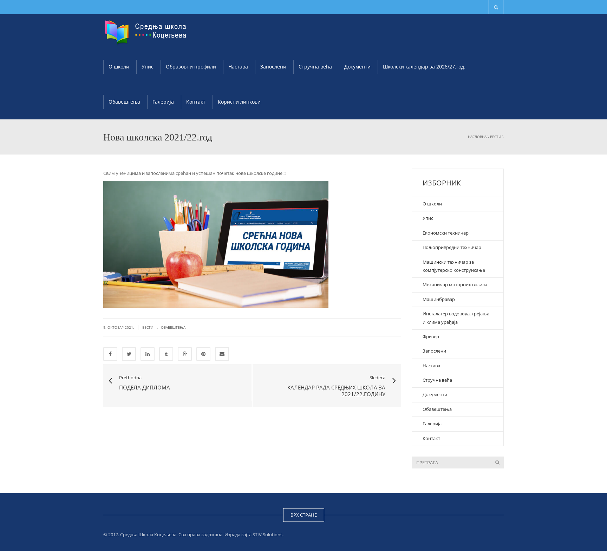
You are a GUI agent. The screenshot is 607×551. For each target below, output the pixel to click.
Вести (495, 136)
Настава (238, 66)
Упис (148, 66)
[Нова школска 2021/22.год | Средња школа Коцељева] (147, 31)
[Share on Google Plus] (185, 354)
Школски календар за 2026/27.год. (424, 66)
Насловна (477, 136)
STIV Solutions (267, 534)
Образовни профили (191, 66)
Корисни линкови (239, 101)
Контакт (195, 101)
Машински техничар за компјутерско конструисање (454, 266)
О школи (119, 66)
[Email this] (222, 354)
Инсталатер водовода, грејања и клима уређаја (456, 317)
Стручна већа (315, 66)
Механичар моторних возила (455, 284)
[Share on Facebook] (110, 354)
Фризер (431, 336)
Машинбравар (439, 299)
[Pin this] (203, 354)
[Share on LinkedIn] (148, 354)
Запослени (273, 66)
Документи (357, 66)
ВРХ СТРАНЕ (304, 515)
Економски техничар (446, 233)
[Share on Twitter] (129, 354)
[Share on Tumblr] (166, 354)
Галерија (163, 101)
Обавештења (124, 101)
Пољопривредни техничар (452, 247)
